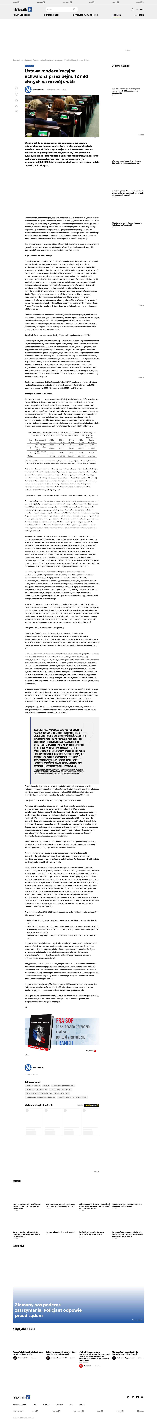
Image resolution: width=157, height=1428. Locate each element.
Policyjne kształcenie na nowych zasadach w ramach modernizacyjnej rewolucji (66, 495)
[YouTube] (142, 1397)
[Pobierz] (16, 106)
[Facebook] (128, 1397)
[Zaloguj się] (132, 9)
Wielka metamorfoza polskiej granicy (49, 628)
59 (16, 95)
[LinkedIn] (137, 1397)
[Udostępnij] (16, 111)
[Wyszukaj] (74, 9)
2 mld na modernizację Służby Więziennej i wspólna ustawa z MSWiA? (62, 335)
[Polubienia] (16, 88)
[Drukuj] (16, 100)
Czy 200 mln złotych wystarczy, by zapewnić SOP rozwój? (57, 800)
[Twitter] (133, 1397)
